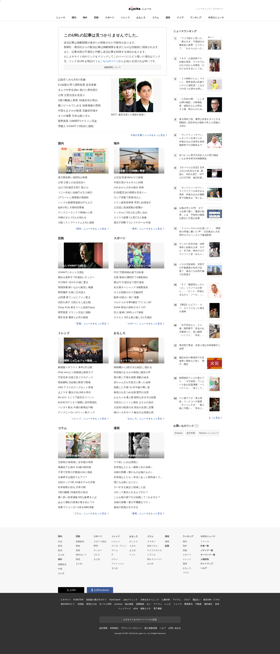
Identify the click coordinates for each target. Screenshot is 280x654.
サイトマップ (206, 563)
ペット (132, 554)
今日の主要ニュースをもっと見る (148, 135)
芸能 (96, 17)
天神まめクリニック (149, 599)
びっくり (133, 541)
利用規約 (114, 628)
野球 (96, 545)
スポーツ (109, 17)
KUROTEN (78, 599)
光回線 (80, 604)
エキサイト (218, 8)
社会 (60, 541)
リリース (205, 541)
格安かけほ (91, 604)
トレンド (125, 17)
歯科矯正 (208, 604)
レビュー (115, 541)
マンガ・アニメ (118, 545)
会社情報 (103, 628)
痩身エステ (145, 608)
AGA (135, 608)
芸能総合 (80, 541)
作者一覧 (204, 545)
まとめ (61, 554)
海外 (85, 17)
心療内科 (166, 599)
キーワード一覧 (207, 554)
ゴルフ (97, 554)
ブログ (187, 599)
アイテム (177, 599)
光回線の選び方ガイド (96, 599)
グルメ (114, 559)
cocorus (118, 604)
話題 (167, 545)
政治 (60, 550)
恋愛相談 (140, 604)
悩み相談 (129, 604)
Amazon (179, 433)
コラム (155, 17)
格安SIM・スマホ (211, 599)
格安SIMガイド (68, 604)
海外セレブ (81, 554)
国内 (74, 17)
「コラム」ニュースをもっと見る (89, 513)
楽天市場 (191, 433)
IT (112, 554)
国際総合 (62, 564)
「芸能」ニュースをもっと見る (90, 323)
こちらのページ (109, 61)
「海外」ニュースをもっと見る (146, 228)
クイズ (180, 17)
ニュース (60, 17)
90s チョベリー (154, 559)
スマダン (151, 541)
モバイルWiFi (105, 604)
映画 (78, 545)
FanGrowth (115, 599)
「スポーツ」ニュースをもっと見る (143, 323)
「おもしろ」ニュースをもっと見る (143, 418)
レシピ (167, 604)
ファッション (117, 563)
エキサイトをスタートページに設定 (140, 619)
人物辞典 (204, 559)
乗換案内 (188, 604)
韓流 (78, 559)
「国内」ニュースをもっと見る (90, 228)
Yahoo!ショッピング (208, 433)
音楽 (78, 550)
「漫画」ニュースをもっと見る (146, 513)
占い (149, 604)
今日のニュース (216, 17)
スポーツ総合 (100, 541)
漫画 (168, 17)
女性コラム (152, 545)
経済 (60, 545)
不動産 (198, 604)
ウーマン (158, 604)
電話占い (196, 599)
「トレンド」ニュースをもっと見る (88, 418)
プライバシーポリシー (131, 628)
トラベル (151, 554)
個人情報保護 (150, 628)
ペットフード (124, 608)
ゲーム (114, 550)
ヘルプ (203, 568)
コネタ (132, 545)
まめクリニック (130, 599)
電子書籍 (157, 608)
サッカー (98, 550)
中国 (60, 568)
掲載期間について (112, 67)
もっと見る (214, 417)
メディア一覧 (206, 550)
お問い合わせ (174, 628)
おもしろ (141, 17)
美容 (217, 604)
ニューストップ (203, 8)
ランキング (195, 17)
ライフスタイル (154, 550)
